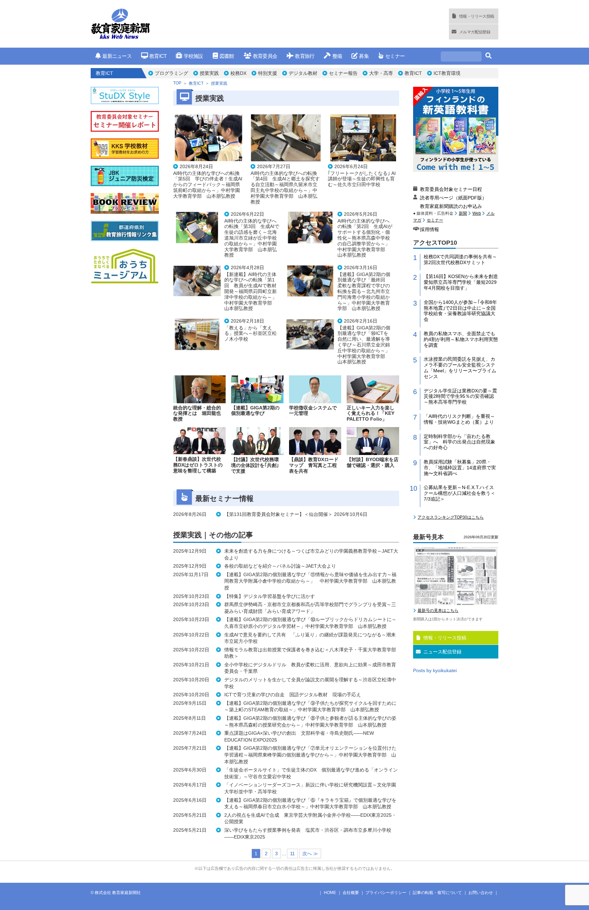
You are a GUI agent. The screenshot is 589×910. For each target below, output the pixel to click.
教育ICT (157, 56)
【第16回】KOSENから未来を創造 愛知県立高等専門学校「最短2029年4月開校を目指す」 (461, 282)
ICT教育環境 (447, 73)
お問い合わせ (480, 892)
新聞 (463, 213)
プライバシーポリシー (385, 892)
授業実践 (209, 73)
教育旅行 (304, 56)
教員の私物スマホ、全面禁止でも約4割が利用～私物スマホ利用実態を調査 (461, 339)
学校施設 (193, 56)
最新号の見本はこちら (438, 610)
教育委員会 (265, 56)
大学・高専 (381, 73)
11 (292, 853)
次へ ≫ (310, 853)
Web (476, 213)
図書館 (227, 56)
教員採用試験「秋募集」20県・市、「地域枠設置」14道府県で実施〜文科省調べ (460, 467)
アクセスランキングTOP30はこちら (451, 517)
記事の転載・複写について (437, 892)
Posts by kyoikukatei (435, 670)
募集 (364, 56)
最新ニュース (117, 56)
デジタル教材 (303, 73)
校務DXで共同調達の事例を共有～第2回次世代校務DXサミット (460, 259)
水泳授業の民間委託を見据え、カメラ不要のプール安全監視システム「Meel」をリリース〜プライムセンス (460, 367)
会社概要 (351, 892)
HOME (330, 892)
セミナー (395, 56)
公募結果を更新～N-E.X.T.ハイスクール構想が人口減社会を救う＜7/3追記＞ (459, 493)
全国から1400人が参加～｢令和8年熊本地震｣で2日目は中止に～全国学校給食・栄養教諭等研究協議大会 (460, 310)
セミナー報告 (343, 73)
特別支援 (267, 73)
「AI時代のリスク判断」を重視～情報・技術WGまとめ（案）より (459, 419)
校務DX (238, 73)
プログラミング (171, 73)
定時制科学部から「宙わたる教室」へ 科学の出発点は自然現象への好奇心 (459, 442)
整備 (337, 56)
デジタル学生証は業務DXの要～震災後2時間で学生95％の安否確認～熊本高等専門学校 (460, 396)
